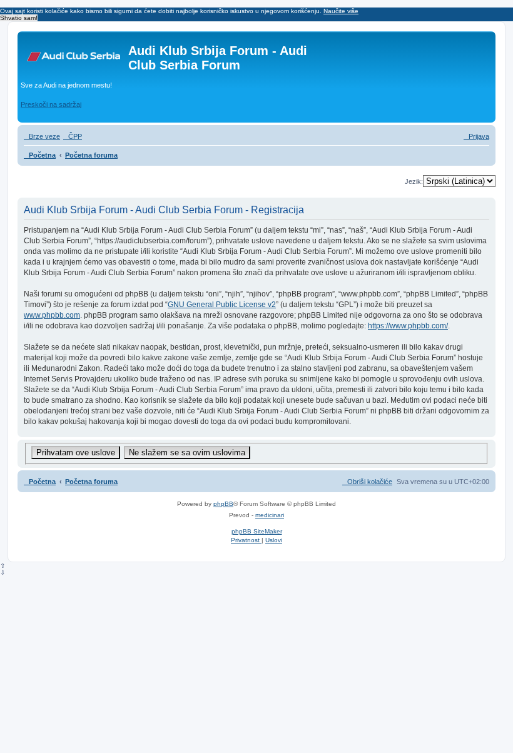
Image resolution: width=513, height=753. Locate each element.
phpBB (223, 503)
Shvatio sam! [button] (19, 17)
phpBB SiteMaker (256, 531)
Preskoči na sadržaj (51, 104)
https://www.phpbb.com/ (408, 325)
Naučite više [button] (340, 11)
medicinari (269, 515)
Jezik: (414, 181)
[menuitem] (72, 136)
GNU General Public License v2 (222, 304)
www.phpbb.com (52, 315)
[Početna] (74, 54)
